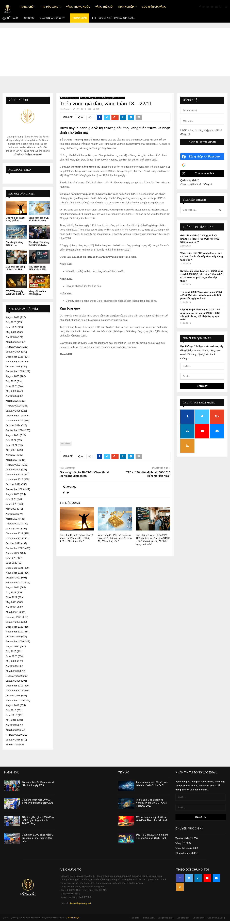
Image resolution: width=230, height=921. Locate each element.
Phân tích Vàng (86, 98)
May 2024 (11, 450)
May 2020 (11, 661)
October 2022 (13, 543)
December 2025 (14, 356)
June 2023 (11, 504)
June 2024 (11, 445)
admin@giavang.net (31, 154)
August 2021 (12, 587)
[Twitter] (204, 7)
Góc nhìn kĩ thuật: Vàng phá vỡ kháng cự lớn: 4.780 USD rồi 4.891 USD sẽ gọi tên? (76, 538)
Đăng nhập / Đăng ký (53, 18)
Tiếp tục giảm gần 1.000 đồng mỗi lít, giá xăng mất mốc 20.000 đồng (38, 820)
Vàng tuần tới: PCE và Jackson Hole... (39, 219)
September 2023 (15, 489)
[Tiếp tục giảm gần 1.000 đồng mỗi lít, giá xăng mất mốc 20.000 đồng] (12, 821)
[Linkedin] (209, 7)
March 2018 (12, 744)
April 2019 (11, 725)
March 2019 (12, 730)
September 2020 (15, 641)
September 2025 (15, 371)
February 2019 (14, 734)
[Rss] (221, 7)
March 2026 (12, 342)
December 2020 (14, 626)
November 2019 (14, 690)
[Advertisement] (115, 51)
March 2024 (12, 459)
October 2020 (13, 636)
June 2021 (11, 597)
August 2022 (12, 553)
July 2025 (11, 381)
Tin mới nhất (100, 98)
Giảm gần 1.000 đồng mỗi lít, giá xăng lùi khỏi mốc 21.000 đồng (37, 837)
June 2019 (11, 715)
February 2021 (14, 617)
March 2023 (12, 518)
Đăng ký (207, 184)
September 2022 (15, 548)
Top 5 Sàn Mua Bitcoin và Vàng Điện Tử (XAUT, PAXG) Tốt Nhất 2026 (151, 802)
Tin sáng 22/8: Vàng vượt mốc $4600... (39, 243)
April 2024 (11, 454)
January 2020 (13, 680)
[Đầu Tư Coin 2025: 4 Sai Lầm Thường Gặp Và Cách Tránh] (126, 838)
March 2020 (12, 671)
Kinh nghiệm (126, 6)
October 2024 (13, 425)
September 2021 (15, 582)
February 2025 (14, 405)
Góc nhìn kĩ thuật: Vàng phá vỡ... (15, 219)
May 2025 (11, 391)
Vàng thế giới (104, 6)
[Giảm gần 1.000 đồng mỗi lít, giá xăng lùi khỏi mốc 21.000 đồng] (12, 838)
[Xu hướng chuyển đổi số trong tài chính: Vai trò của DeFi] (126, 786)
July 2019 (11, 710)
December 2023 (14, 474)
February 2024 (14, 464)
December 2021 (14, 567)
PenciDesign (73, 917)
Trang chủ (26, 6)
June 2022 (11, 562)
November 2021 (14, 572)
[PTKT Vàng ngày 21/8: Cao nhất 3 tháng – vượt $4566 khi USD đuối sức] (16, 281)
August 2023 (12, 494)
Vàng (109, 98)
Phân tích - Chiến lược (69, 98)
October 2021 (13, 577)
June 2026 (11, 327)
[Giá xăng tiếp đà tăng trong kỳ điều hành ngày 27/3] (12, 786)
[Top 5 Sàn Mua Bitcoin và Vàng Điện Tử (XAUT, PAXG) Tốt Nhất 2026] (126, 803)
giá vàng (65, 444)
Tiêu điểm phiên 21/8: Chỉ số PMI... (38, 268)
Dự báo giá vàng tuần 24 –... (14, 243)
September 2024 (15, 430)
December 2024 (14, 415)
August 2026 (12, 317)
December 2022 (14, 533)
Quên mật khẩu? (189, 180)
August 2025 (12, 376)
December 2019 (14, 685)
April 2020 (11, 666)
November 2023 (14, 479)
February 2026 (14, 346)
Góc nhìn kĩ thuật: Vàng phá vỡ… (116, 18)
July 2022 (11, 558)
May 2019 (11, 720)
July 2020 (11, 651)
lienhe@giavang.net (80, 903)
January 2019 (13, 739)
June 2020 (11, 656)
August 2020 (12, 646)
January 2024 (13, 469)
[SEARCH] (220, 210)
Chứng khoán (182, 853)
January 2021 (13, 622)
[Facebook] (200, 7)
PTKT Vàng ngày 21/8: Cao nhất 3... (15, 292)
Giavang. (67, 109)
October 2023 (13, 484)
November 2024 (14, 420)
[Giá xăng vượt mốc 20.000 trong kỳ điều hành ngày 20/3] (12, 803)
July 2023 (11, 499)
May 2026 (11, 332)
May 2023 (11, 508)
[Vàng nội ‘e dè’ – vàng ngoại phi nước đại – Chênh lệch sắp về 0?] (39, 281)
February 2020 (14, 676)
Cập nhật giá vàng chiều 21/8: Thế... (15, 268)
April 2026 (11, 337)
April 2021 (11, 607)
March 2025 (12, 400)
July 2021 (11, 592)
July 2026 (11, 322)
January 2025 (13, 410)
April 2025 (11, 396)
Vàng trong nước (78, 6)
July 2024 (11, 440)
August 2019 (12, 705)
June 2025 (11, 386)
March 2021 (12, 612)
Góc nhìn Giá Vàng (154, 6)
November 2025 (14, 361)
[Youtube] (213, 7)
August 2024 (12, 435)
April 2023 (11, 513)
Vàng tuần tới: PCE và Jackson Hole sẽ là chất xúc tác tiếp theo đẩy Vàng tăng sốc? (115, 538)
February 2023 (14, 523)
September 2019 (15, 700)
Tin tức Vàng (49, 6)
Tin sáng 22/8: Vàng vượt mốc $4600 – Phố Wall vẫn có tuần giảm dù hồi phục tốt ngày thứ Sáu (201, 295)
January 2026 (13, 351)
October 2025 (13, 366)
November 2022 (14, 538)
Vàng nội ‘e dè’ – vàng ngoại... (37, 292)
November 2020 (14, 631)
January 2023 (13, 528)
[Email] (217, 7)
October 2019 (13, 695)
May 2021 (11, 602)
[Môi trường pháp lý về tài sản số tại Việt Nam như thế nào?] (126, 821)
